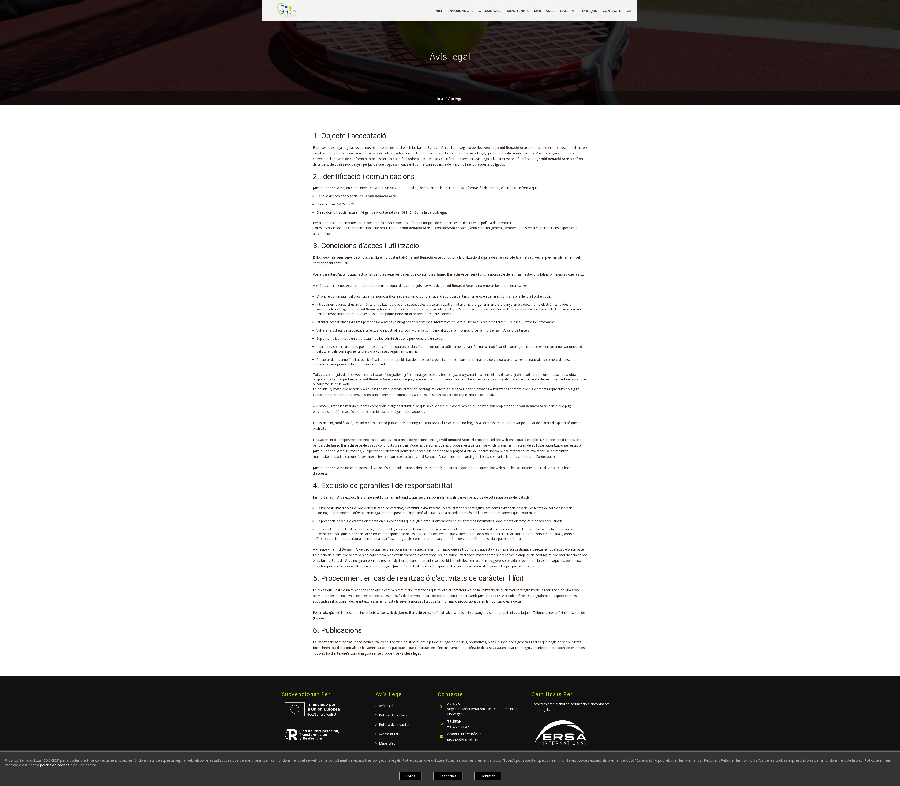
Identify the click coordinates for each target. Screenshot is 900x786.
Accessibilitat (388, 734)
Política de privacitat (394, 724)
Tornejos (588, 10)
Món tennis (518, 10)
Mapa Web (387, 743)
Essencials (448, 776)
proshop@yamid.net (462, 739)
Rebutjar (488, 776)
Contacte (612, 10)
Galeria (567, 10)
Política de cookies (393, 715)
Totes (410, 776)
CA (629, 10)
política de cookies (55, 765)
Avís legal (455, 98)
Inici (438, 10)
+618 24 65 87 (458, 726)
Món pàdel (544, 10)
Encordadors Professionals (474, 10)
